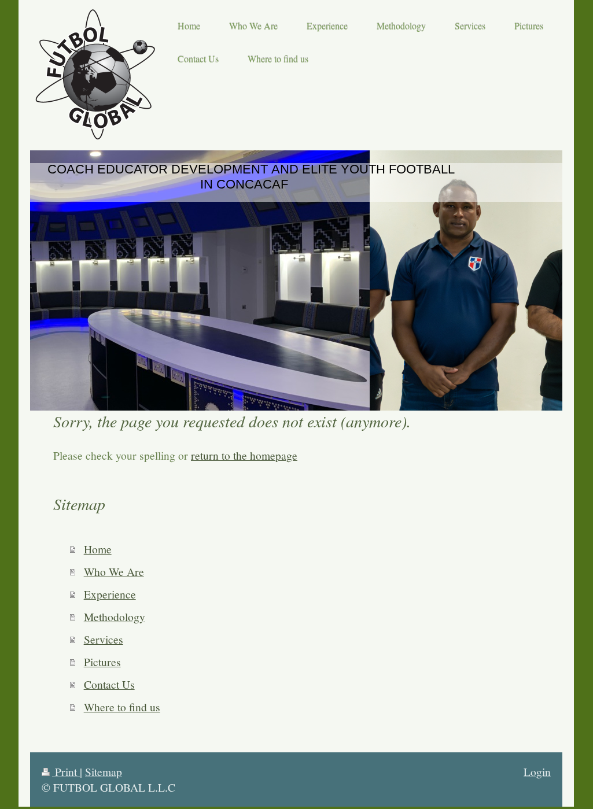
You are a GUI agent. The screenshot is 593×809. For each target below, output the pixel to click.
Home (98, 548)
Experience (110, 593)
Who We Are (114, 571)
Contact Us (109, 684)
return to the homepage (244, 455)
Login (537, 771)
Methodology (114, 616)
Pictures (102, 661)
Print (66, 771)
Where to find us (122, 706)
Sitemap (103, 771)
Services (103, 639)
